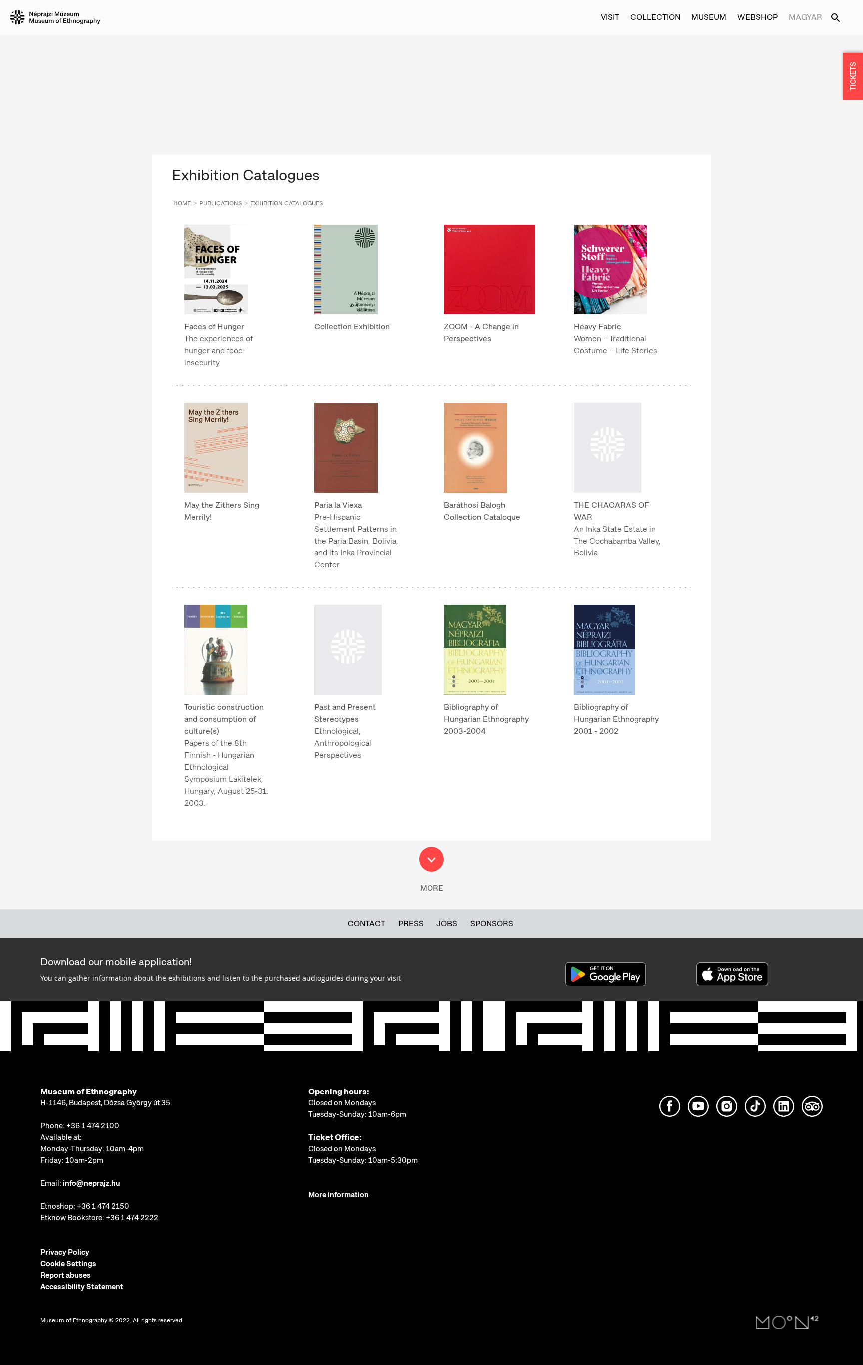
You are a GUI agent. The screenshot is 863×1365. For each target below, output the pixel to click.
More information (338, 1195)
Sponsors (491, 923)
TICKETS (853, 76)
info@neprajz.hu (91, 1183)
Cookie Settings (68, 1264)
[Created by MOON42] (787, 1322)
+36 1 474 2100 (92, 1126)
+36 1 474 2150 (103, 1206)
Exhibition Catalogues (286, 203)
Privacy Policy (64, 1252)
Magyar (805, 17)
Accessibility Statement (81, 1287)
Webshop (757, 17)
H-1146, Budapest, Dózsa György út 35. (106, 1103)
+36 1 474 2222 (132, 1218)
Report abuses (65, 1275)
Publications (220, 203)
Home (182, 203)
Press (411, 923)
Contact (366, 923)
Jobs (446, 923)
